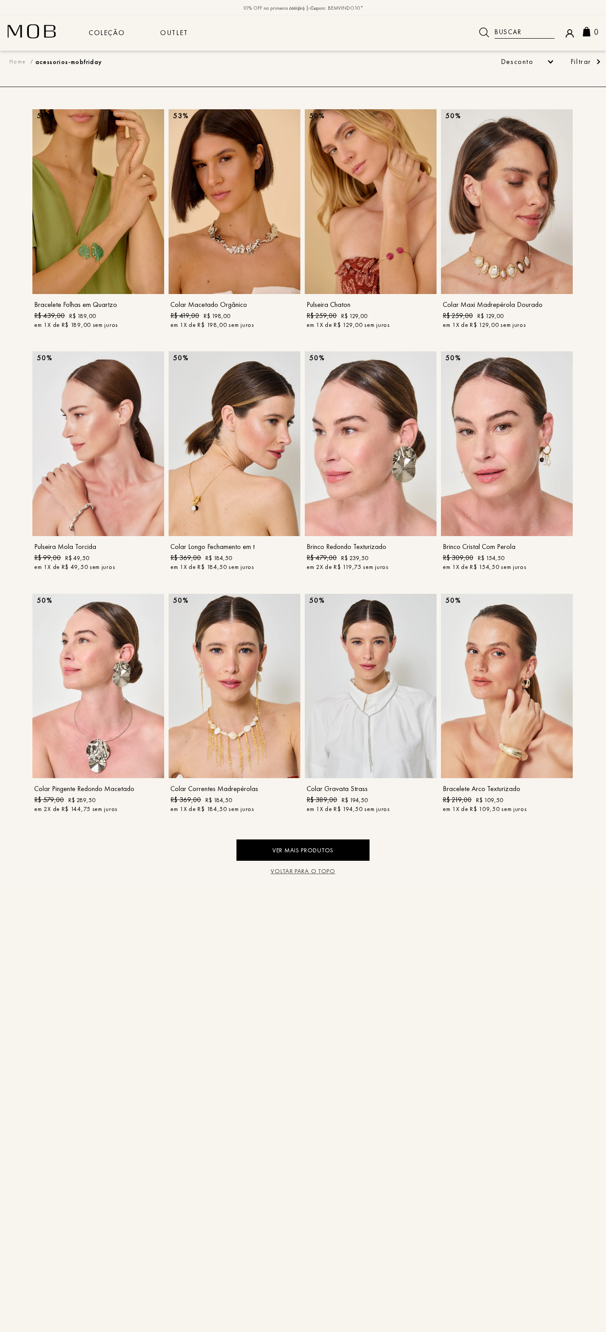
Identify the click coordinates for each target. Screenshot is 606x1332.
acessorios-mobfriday (68, 61)
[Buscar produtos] (484, 32)
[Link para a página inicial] (18, 61)
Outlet (174, 32)
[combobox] (513, 32)
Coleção (107, 32)
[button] (585, 61)
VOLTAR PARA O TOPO (303, 871)
